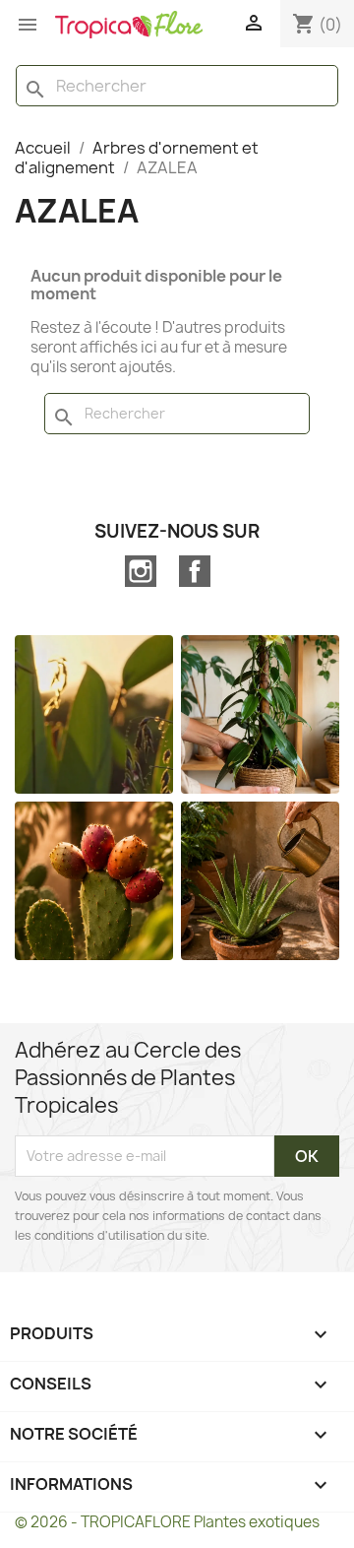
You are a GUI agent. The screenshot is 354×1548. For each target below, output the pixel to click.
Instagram (140, 571)
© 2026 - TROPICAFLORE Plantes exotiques (167, 1522)
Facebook (194, 571)
